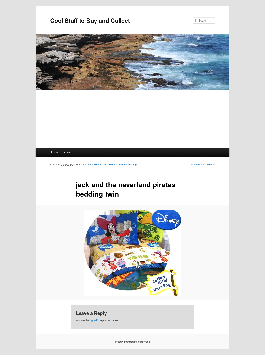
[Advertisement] (132, 119)
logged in (94, 320)
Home (54, 152)
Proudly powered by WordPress (132, 341)
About (67, 152)
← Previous (197, 164)
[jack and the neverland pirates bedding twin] (132, 253)
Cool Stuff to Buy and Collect (90, 20)
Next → (211, 164)
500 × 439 (83, 164)
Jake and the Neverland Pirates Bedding (114, 164)
